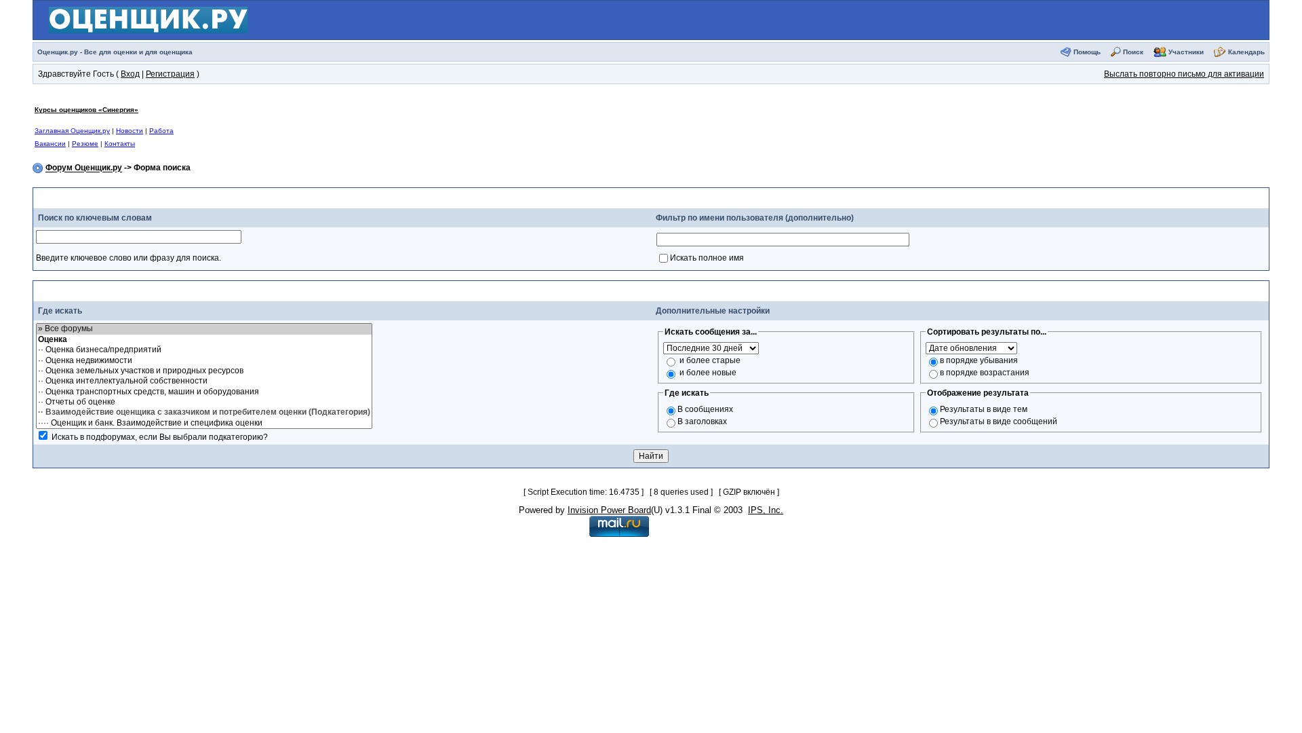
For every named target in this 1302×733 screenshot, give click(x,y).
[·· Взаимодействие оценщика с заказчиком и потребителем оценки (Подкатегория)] (204, 412)
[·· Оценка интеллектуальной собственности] (204, 381)
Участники (1186, 52)
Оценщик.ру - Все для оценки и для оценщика (115, 52)
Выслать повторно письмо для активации (1184, 74)
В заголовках (702, 421)
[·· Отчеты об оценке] (204, 402)
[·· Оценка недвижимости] (204, 361)
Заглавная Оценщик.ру (72, 130)
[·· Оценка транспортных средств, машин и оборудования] (204, 392)
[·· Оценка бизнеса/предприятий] (204, 350)
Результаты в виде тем (983, 409)
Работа (161, 130)
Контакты (119, 143)
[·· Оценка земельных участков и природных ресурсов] (204, 371)
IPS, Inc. (765, 510)
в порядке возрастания (984, 372)
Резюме (85, 143)
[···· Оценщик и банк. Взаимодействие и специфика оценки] (204, 423)
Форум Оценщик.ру (83, 168)
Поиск (1133, 52)
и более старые (710, 360)
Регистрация (170, 74)
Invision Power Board (609, 510)
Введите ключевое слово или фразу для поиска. (128, 258)
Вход (130, 74)
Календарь (1246, 52)
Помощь (1087, 52)
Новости (129, 130)
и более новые (707, 372)
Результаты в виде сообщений (998, 421)
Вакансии (50, 143)
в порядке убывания (979, 360)
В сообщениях (705, 409)
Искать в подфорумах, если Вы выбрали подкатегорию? (160, 437)
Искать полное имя (707, 258)
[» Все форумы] (204, 329)
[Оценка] (204, 340)
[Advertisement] (555, 126)
